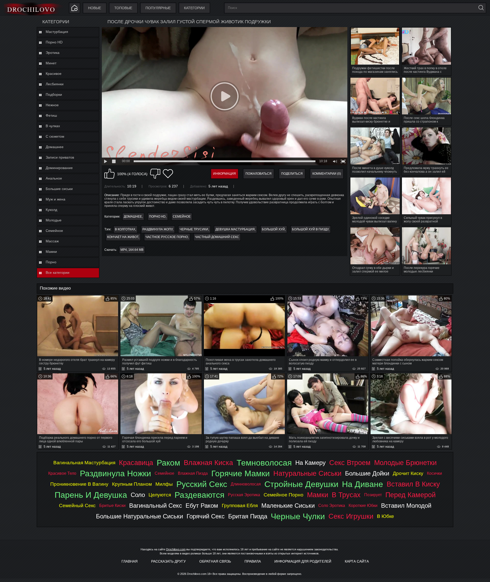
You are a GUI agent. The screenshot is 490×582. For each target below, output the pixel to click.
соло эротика (331, 505)
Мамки (51, 252)
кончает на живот (122, 237)
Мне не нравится (155, 174)
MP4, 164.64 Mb (131, 250)
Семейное (54, 231)
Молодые (54, 220)
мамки (317, 495)
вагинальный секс (155, 505)
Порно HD (54, 42)
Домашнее (55, 147)
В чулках (53, 126)
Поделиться (292, 173)
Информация (224, 173)
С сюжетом (55, 136)
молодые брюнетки (405, 463)
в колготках (125, 229)
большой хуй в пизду (310, 229)
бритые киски (112, 505)
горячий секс (206, 516)
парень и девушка (91, 495)
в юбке (385, 516)
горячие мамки (240, 473)
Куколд (51, 210)
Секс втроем (350, 463)
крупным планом (132, 484)
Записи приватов (60, 157)
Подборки (54, 94)
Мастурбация (57, 32)
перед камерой (410, 495)
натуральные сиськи (307, 473)
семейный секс (77, 505)
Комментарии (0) (326, 173)
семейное (164, 473)
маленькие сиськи (288, 505)
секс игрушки (350, 516)
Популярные (158, 8)
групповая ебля (240, 505)
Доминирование (59, 168)
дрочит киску (408, 473)
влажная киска (208, 463)
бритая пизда (247, 516)
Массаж (52, 241)
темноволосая (264, 463)
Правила (252, 561)
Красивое (54, 74)
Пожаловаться (259, 173)
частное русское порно (166, 237)
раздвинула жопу (157, 229)
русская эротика (244, 495)
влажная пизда (193, 473)
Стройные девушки (301, 484)
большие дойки (367, 473)
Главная (129, 561)
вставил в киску (413, 484)
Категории (194, 8)
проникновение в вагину (79, 484)
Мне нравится (109, 174)
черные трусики (194, 229)
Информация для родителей (302, 561)
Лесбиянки (55, 84)
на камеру (310, 462)
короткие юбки (363, 505)
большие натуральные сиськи (139, 516)
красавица (136, 463)
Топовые (123, 8)
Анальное (54, 178)
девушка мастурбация (235, 229)
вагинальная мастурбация (84, 462)
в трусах (346, 495)
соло (138, 494)
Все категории (57, 272)
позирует (373, 495)
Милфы (164, 484)
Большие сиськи (59, 189)
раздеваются (199, 495)
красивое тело (62, 473)
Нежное (52, 105)
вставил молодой (406, 505)
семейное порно (283, 494)
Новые (94, 8)
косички (434, 473)
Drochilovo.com (176, 549)
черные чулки (298, 516)
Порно (51, 262)
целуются (160, 494)
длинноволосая (246, 484)
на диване (362, 484)
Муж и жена (55, 199)
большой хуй (273, 229)
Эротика (52, 53)
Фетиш (51, 115)
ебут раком (202, 505)
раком (168, 463)
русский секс (201, 484)
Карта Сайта (357, 561)
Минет (51, 63)
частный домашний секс (217, 237)
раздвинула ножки (115, 473)
